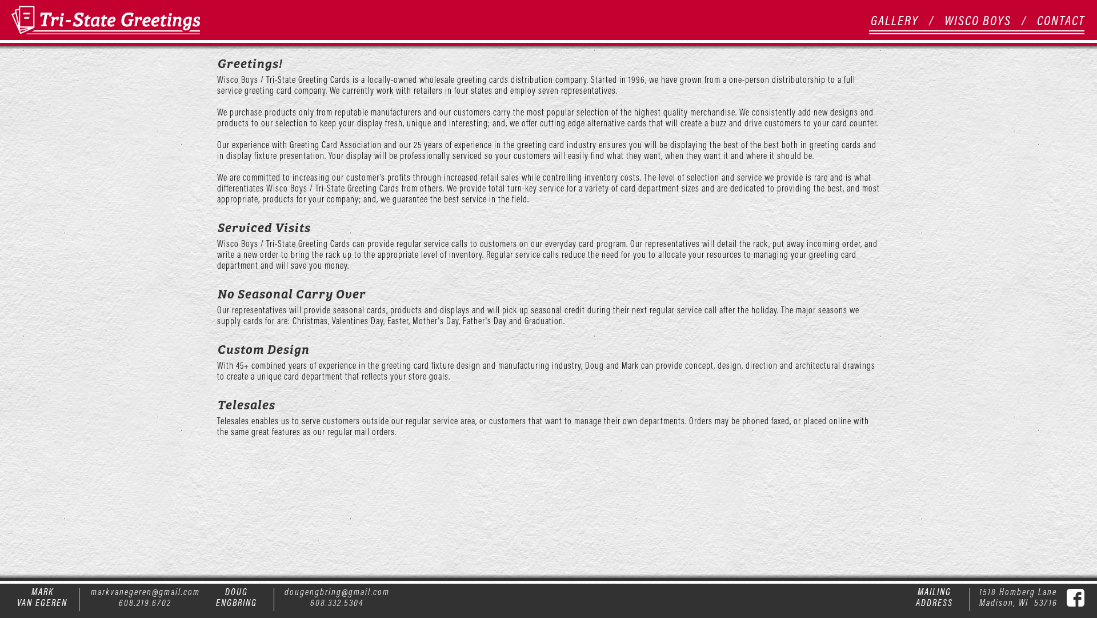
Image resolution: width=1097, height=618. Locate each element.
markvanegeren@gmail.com (145, 591)
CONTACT (1061, 20)
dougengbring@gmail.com (337, 591)
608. (319, 602)
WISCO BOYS (977, 20)
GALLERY (895, 20)
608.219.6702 (145, 602)
